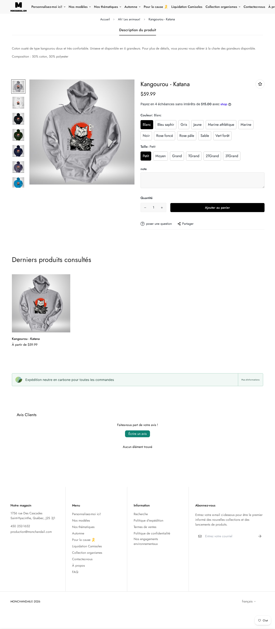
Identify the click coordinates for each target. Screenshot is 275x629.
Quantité (147, 198)
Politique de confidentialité (152, 533)
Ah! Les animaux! (129, 19)
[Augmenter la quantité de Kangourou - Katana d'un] (161, 207)
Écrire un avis (137, 433)
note (144, 169)
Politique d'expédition (148, 520)
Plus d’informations (250, 379)
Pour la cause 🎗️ (156, 6)
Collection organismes (221, 6)
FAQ (75, 572)
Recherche (141, 514)
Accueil (105, 19)
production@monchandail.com (31, 531)
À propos (78, 565)
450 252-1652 (20, 526)
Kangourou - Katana (26, 338)
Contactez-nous (254, 6)
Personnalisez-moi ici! (46, 6)
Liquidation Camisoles (186, 6)
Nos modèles (78, 6)
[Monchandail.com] (18, 7)
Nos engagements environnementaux (146, 541)
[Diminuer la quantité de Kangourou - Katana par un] (145, 207)
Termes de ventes (145, 527)
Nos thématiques (106, 6)
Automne (130, 6)
